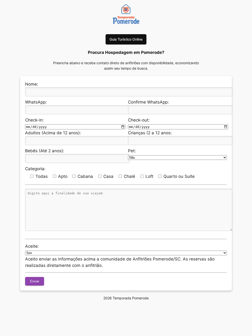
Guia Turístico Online (126, 39)
